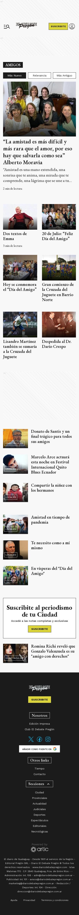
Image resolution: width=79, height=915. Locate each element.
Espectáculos (14, 443)
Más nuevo (14, 75)
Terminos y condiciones (54, 900)
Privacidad (29, 900)
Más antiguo (64, 75)
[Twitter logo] (31, 742)
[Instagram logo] (47, 742)
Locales (11, 469)
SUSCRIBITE (58, 26)
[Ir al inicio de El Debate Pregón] (26, 26)
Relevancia (39, 75)
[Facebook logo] (39, 742)
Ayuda (14, 900)
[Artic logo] (39, 847)
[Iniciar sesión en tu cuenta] (72, 26)
